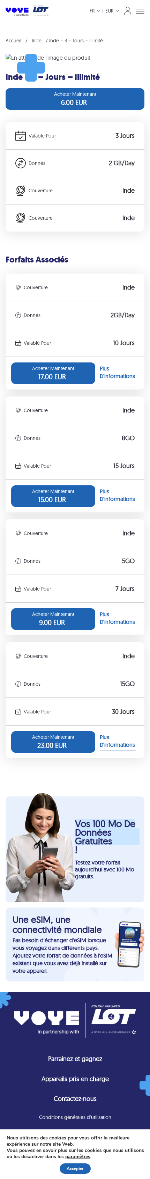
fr (92, 11)
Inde (37, 40)
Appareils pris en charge (75, 1079)
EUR (109, 11)
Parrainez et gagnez (75, 1059)
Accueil (13, 40)
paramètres (77, 1157)
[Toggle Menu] (140, 11)
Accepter (75, 1168)
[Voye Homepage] (27, 11)
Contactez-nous (75, 1099)
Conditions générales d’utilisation (75, 1117)
